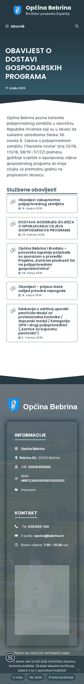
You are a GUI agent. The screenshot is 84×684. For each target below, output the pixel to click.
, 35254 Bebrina (39, 458)
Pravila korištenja (61, 677)
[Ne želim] (78, 670)
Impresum (28, 490)
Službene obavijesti (31, 189)
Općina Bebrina (48, 8)
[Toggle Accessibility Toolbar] (10, 657)
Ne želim (36, 677)
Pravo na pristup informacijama (42, 653)
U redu (18, 677)
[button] (77, 26)
